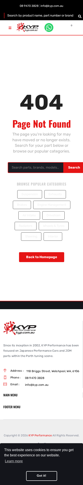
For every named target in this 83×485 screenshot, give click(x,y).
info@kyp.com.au (52, 5)
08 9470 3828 (29, 5)
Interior (53, 236)
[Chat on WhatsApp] (48, 27)
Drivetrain (53, 215)
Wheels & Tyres (53, 226)
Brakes (22, 205)
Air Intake (29, 215)
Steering (31, 236)
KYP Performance (40, 435)
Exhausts (55, 194)
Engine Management (51, 205)
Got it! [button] (41, 475)
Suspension (29, 194)
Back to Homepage (41, 257)
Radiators (25, 226)
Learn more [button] (14, 461)
